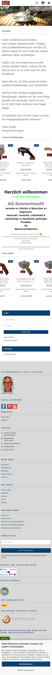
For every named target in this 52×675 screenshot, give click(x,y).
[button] (23, 23)
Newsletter (4, 471)
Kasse (3, 499)
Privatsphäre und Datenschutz (11, 528)
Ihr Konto (4, 496)
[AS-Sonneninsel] (5, 3)
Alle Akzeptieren (26, 664)
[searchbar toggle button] (37, 3)
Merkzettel (4, 493)
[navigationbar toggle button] (49, 3)
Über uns (4, 477)
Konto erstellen (9, 337)
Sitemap (4, 502)
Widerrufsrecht (6, 518)
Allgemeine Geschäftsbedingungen (12, 525)
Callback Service (6, 474)
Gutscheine (5, 465)
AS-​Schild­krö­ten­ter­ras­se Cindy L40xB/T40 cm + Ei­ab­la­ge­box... (26, 280)
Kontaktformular (6, 468)
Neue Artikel (5, 417)
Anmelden (26, 332)
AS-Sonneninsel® (10, 354)
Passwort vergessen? (11, 340)
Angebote (4, 420)
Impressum (4, 515)
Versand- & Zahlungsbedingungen (12, 521)
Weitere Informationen (26, 670)
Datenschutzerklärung (34, 659)
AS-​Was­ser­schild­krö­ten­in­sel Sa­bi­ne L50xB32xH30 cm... (26, 164)
